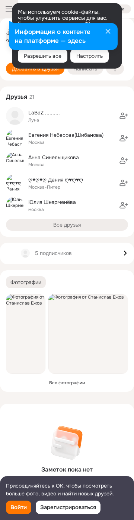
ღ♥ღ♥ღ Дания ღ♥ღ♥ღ (55, 179)
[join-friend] (123, 115)
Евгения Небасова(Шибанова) (65, 135)
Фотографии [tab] (25, 282)
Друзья (16, 97)
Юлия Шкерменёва (52, 202)
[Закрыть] (108, 32)
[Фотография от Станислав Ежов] (25, 334)
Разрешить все (42, 56)
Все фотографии (67, 383)
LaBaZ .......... (44, 112)
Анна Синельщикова (53, 157)
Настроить (89, 56)
